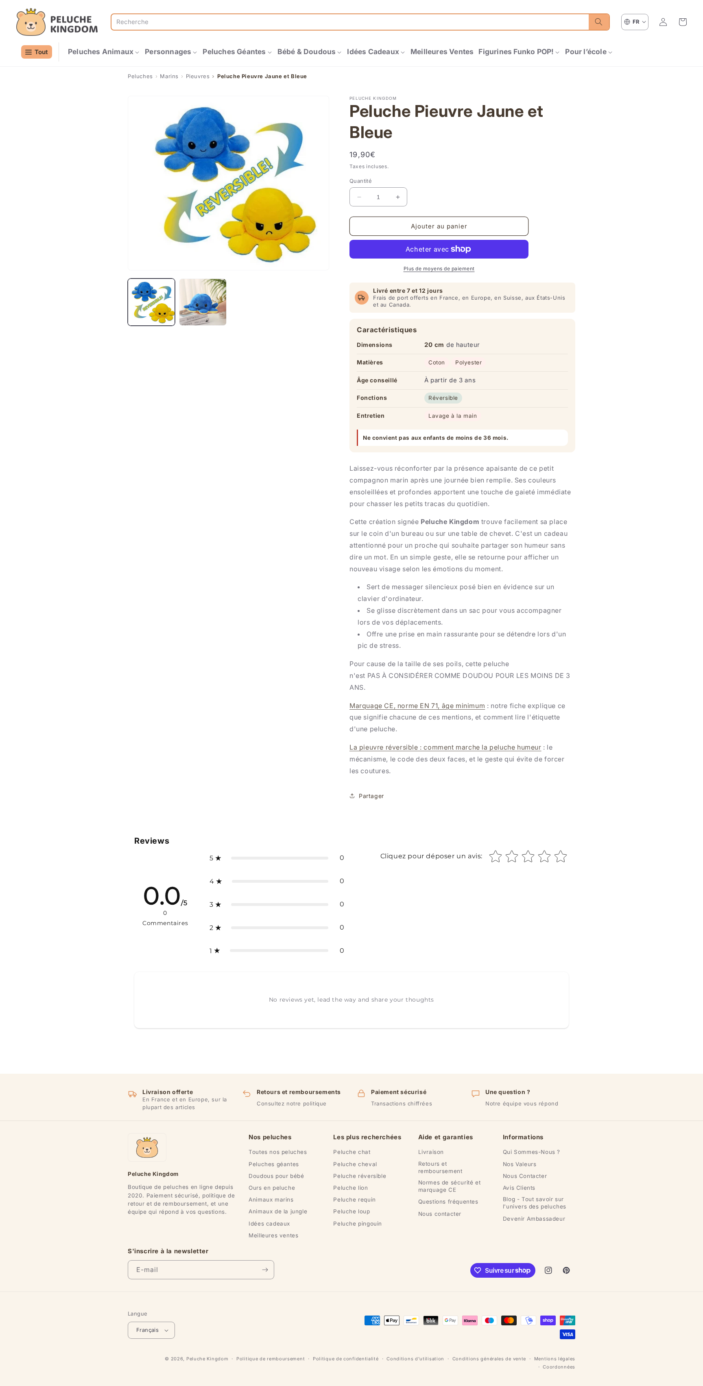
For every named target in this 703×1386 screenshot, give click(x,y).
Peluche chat (351, 1152)
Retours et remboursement (440, 1167)
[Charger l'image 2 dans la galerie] (202, 302)
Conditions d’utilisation (415, 1359)
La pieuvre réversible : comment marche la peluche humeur (445, 747)
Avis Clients (519, 1187)
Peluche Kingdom (207, 1359)
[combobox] (350, 22)
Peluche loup (351, 1211)
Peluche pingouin (357, 1223)
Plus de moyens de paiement (439, 268)
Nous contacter (439, 1214)
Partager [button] (371, 795)
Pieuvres (198, 76)
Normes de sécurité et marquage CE (449, 1186)
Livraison (431, 1152)
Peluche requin (354, 1199)
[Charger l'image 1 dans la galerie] (151, 302)
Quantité (360, 181)
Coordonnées (559, 1367)
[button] (103, 51)
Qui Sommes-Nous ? (531, 1152)
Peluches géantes (274, 1164)
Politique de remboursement (270, 1359)
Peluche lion (350, 1187)
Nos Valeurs (520, 1164)
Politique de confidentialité (346, 1359)
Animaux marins (271, 1199)
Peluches (140, 76)
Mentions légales (554, 1359)
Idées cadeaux (269, 1223)
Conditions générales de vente (489, 1359)
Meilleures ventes (273, 1235)
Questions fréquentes (448, 1201)
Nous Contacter (525, 1176)
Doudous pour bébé (276, 1176)
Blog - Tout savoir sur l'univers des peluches (534, 1203)
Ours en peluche (272, 1187)
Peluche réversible (359, 1176)
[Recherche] (599, 22)
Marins (169, 76)
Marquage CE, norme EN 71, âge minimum (417, 706)
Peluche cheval (355, 1164)
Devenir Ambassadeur (534, 1218)
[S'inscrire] (265, 1269)
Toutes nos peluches (278, 1152)
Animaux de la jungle (278, 1211)
